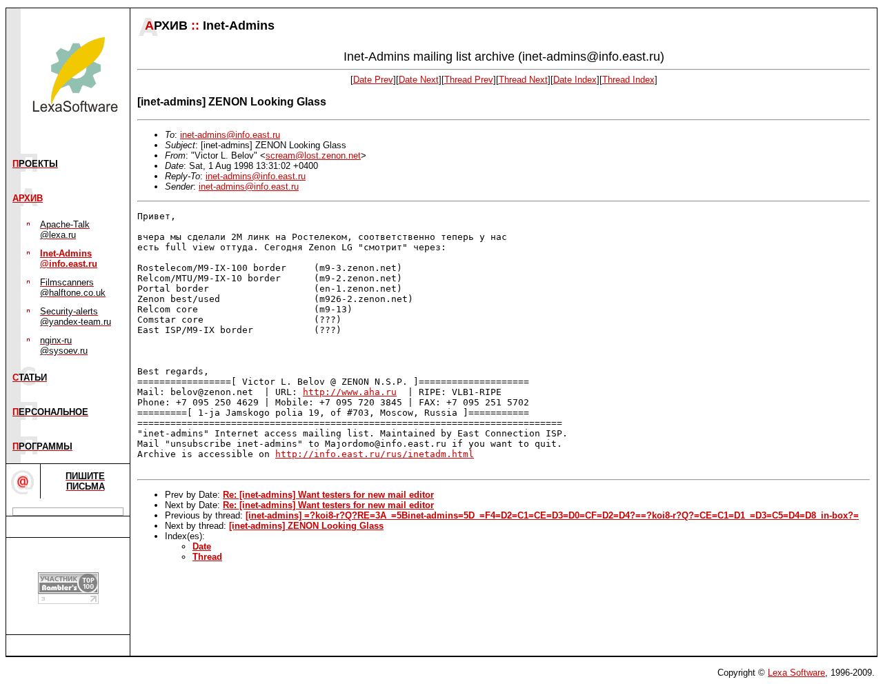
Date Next (419, 79)
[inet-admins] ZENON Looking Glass (306, 526)
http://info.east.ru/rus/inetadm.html (374, 454)
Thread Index (628, 79)
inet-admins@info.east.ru (230, 135)
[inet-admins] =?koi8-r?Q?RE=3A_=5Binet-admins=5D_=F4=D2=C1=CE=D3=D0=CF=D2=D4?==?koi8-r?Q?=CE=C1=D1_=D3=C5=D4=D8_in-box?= (552, 515)
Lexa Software (796, 672)
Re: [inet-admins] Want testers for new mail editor (328, 495)
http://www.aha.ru (350, 392)
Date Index (575, 79)
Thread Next (523, 79)
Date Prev (373, 79)
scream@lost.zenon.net (313, 155)
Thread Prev (468, 79)
